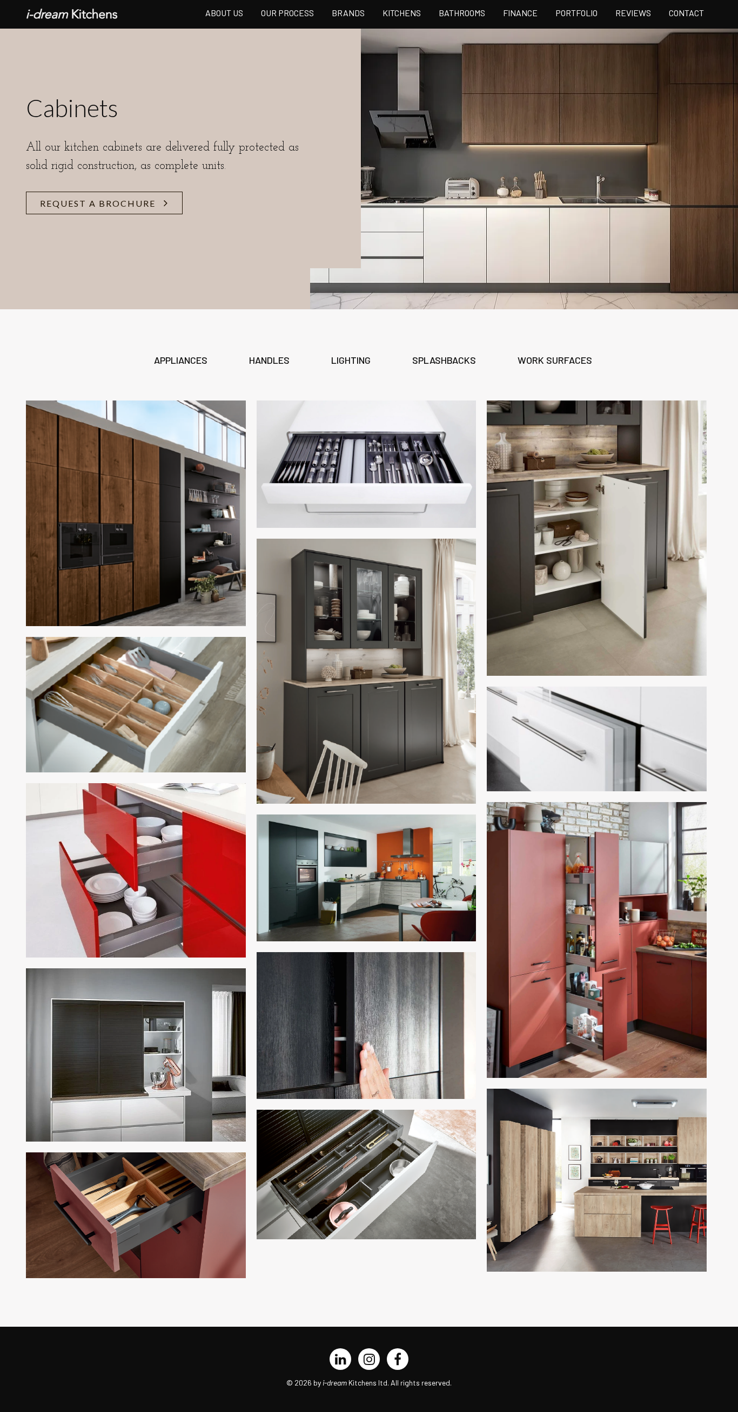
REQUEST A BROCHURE (98, 203)
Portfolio (576, 13)
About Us (224, 13)
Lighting (351, 360)
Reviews (633, 13)
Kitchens (402, 13)
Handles (269, 360)
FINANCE (520, 13)
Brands (348, 13)
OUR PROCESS (287, 13)
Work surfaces (555, 360)
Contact (686, 13)
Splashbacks (444, 360)
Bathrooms (462, 13)
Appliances (180, 360)
